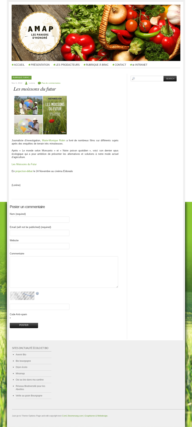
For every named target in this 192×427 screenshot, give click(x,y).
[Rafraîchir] (37, 293)
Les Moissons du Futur (24, 164)
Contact (120, 64)
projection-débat (24, 171)
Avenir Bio (21, 354)
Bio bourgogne (23, 361)
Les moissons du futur (35, 88)
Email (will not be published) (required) (30, 227)
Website (14, 240)
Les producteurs (68, 64)
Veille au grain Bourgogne (29, 395)
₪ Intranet (139, 64)
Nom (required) (18, 214)
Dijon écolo (21, 367)
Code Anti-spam (18, 314)
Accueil (19, 64)
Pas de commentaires (51, 83)
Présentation (40, 64)
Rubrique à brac (97, 64)
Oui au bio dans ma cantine (30, 379)
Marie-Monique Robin (54, 140)
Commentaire (17, 253)
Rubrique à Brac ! (21, 77)
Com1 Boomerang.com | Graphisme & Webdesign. (85, 416)
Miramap (20, 373)
